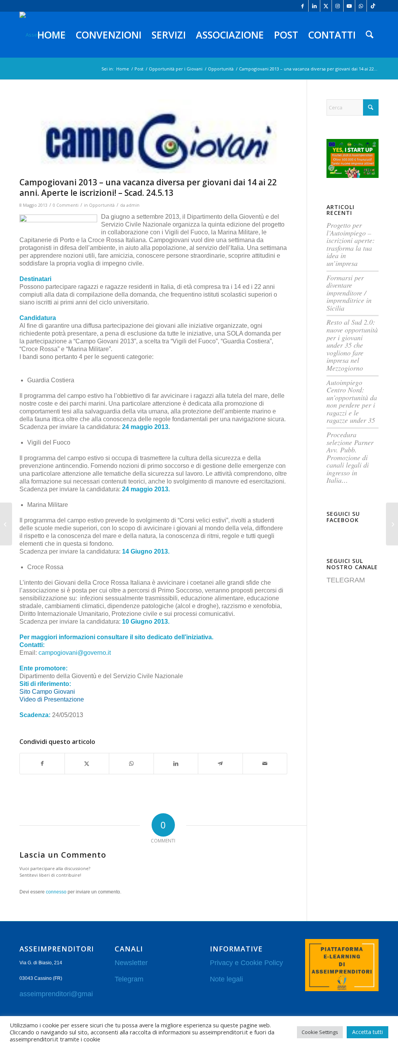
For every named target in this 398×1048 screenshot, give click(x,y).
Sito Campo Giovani (48, 691)
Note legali (226, 979)
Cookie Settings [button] (320, 1032)
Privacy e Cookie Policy (246, 963)
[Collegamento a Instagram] (337, 6)
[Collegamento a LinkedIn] (314, 6)
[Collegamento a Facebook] (302, 6)
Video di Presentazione (52, 699)
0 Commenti (66, 205)
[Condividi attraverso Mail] (265, 763)
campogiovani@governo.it (74, 652)
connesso (56, 892)
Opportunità (102, 205)
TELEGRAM (345, 580)
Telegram (129, 979)
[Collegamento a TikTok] (373, 6)
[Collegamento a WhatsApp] (361, 6)
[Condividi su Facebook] (42, 763)
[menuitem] (51, 35)
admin (133, 205)
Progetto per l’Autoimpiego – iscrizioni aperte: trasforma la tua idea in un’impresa (350, 244)
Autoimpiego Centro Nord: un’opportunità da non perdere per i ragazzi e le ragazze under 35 (351, 401)
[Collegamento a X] (326, 6)
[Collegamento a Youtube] (349, 6)
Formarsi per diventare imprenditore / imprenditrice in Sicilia (349, 293)
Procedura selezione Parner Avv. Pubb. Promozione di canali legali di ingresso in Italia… (350, 457)
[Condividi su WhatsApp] (131, 763)
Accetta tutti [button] (367, 1032)
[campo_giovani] (153, 136)
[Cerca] (370, 35)
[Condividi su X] (87, 763)
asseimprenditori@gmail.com (64, 994)
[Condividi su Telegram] (220, 763)
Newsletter (131, 963)
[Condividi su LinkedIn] (176, 763)
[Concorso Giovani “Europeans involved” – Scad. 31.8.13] (392, 524)
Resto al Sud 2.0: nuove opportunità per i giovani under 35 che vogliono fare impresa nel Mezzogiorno (352, 344)
